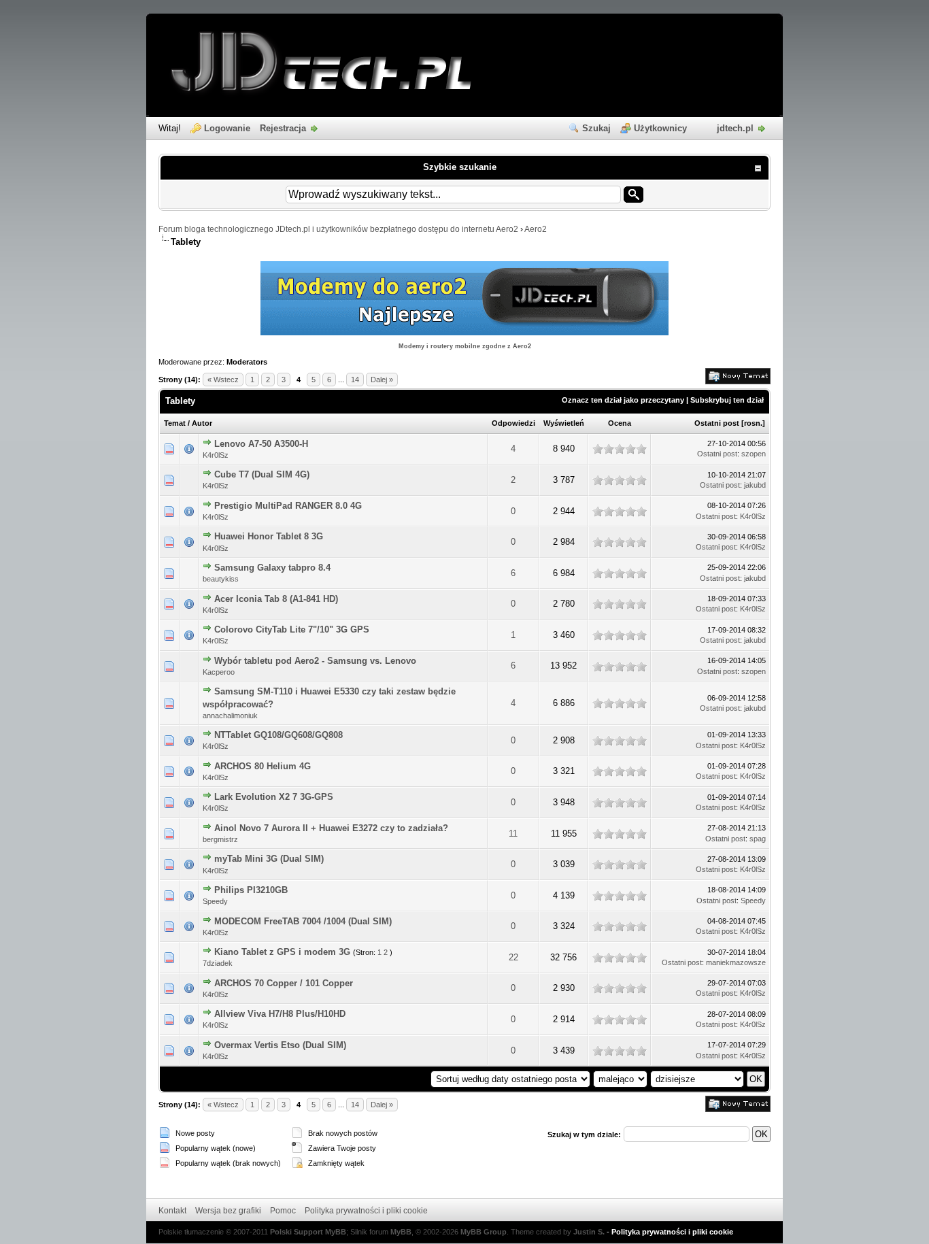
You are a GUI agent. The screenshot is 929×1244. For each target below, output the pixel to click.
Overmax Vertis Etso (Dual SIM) (280, 1045)
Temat (175, 423)
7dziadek (218, 963)
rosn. (753, 423)
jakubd (755, 485)
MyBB (400, 1232)
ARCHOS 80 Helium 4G (262, 766)
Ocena (619, 423)
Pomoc (283, 1210)
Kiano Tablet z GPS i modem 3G (282, 952)
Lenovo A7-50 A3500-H (261, 444)
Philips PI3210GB (251, 890)
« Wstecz (223, 379)
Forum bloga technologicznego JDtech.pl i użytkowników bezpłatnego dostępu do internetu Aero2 (338, 229)
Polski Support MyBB (308, 1232)
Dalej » (382, 379)
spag (757, 839)
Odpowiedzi (513, 423)
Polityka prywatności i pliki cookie (366, 1210)
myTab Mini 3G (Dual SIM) (269, 859)
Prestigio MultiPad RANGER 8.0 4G (288, 506)
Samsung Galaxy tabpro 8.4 (272, 567)
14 (355, 379)
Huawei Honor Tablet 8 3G (268, 536)
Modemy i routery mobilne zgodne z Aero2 (465, 346)
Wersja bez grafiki (228, 1210)
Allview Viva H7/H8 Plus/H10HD (279, 1014)
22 (513, 957)
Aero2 (535, 229)
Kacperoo (219, 672)
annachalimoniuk (230, 715)
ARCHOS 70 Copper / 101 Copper (283, 983)
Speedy (215, 901)
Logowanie (227, 128)
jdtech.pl (735, 128)
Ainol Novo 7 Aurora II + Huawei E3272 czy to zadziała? (331, 828)
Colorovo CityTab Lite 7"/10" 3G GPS (291, 629)
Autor (202, 423)
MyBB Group (483, 1232)
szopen (753, 454)
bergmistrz (220, 839)
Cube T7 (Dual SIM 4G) (261, 474)
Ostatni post (716, 423)
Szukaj (596, 128)
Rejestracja (283, 128)
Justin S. (589, 1232)
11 (513, 833)
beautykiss (221, 579)
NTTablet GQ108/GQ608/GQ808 (278, 735)
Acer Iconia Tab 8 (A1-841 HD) (276, 599)
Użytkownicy (660, 128)
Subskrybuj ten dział (727, 400)
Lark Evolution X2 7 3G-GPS (273, 797)
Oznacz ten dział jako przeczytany (623, 400)
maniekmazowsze (736, 962)
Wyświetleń (563, 423)
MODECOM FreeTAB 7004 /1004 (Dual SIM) (303, 921)
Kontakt (172, 1210)
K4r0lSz (216, 455)
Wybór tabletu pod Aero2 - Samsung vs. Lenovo (315, 661)
